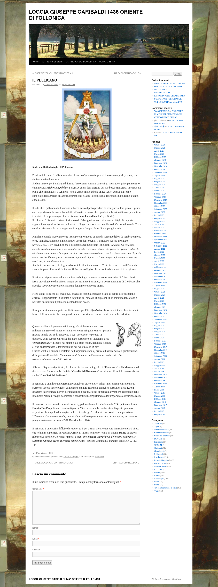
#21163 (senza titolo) (52, 61)
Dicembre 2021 (160, 273)
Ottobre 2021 (159, 279)
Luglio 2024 (159, 178)
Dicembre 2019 (160, 346)
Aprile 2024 (159, 187)
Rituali (157, 475)
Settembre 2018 (160, 383)
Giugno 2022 (159, 255)
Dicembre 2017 (160, 405)
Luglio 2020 (159, 325)
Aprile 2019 (159, 368)
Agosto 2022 (159, 248)
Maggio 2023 (159, 221)
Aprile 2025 (159, 150)
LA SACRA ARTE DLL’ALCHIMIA (169, 95)
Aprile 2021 (159, 297)
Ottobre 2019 (159, 353)
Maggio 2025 (159, 147)
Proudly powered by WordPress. (168, 579)
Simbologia (159, 478)
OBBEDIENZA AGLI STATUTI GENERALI (52, 73)
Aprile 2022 (159, 261)
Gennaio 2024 (160, 196)
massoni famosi (160, 463)
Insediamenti (159, 457)
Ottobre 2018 (159, 380)
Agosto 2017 (159, 408)
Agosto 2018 (159, 386)
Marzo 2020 (159, 337)
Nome (35, 527)
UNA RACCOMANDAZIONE (127, 73)
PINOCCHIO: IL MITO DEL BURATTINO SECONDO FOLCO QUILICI (169, 114)
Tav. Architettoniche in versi (165, 487)
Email (35, 538)
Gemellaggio (159, 451)
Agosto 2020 (159, 322)
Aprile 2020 (159, 334)
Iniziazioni (158, 454)
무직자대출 (159, 126)
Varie (156, 490)
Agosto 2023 (159, 212)
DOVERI (158, 438)
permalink (99, 456)
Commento (38, 488)
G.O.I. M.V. (159, 444)
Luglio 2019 (159, 362)
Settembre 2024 (160, 172)
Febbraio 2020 (160, 340)
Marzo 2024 (159, 190)
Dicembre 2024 (160, 163)
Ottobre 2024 (159, 169)
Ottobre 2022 (159, 242)
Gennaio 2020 (160, 343)
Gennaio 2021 (160, 307)
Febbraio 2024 (160, 193)
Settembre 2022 (160, 245)
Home (35, 61)
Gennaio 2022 (160, 270)
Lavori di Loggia (71, 456)
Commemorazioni (161, 432)
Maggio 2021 (159, 294)
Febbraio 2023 (160, 230)
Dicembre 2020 (160, 310)
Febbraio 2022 (160, 267)
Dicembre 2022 (160, 236)
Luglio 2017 (159, 411)
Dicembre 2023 (160, 199)
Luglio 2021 (159, 288)
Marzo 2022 (159, 264)
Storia (156, 481)
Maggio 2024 (159, 184)
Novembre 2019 (160, 349)
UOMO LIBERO (107, 61)
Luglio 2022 (159, 251)
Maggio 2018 (159, 395)
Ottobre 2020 (159, 316)
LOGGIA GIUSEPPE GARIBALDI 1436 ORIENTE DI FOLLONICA (86, 14)
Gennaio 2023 (160, 233)
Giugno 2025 (159, 144)
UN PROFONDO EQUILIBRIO (81, 61)
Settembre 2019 (160, 356)
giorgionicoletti (68, 84)
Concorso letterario (162, 435)
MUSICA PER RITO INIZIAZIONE (169, 83)
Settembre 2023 (160, 209)
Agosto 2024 (159, 175)
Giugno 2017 (159, 414)
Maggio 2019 (159, 365)
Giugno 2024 (159, 181)
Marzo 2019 (159, 371)
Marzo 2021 (159, 300)
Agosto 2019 (159, 359)
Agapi (156, 426)
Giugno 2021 (159, 291)
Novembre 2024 (160, 166)
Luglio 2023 (159, 215)
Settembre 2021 (160, 282)
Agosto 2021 (159, 285)
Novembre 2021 (160, 276)
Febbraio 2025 (160, 157)
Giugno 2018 (159, 392)
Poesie (157, 472)
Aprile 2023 (159, 224)
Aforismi (158, 423)
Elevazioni (158, 441)
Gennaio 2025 (160, 160)
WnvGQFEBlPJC (161, 111)
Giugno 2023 (159, 218)
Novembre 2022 (160, 239)
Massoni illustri (160, 466)
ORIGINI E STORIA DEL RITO (168, 86)
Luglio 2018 (159, 389)
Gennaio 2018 (160, 402)
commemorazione (161, 429)
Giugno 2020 (159, 328)
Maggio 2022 (159, 258)
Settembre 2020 (160, 319)
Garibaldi (158, 447)
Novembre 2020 (160, 313)
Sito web (36, 549)
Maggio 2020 (159, 331)
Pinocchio (158, 469)
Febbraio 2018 (160, 398)
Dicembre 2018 (160, 374)
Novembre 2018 (160, 377)
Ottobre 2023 (159, 206)
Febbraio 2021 (160, 304)
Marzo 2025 (159, 153)
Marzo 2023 (159, 227)
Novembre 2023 (160, 202)
